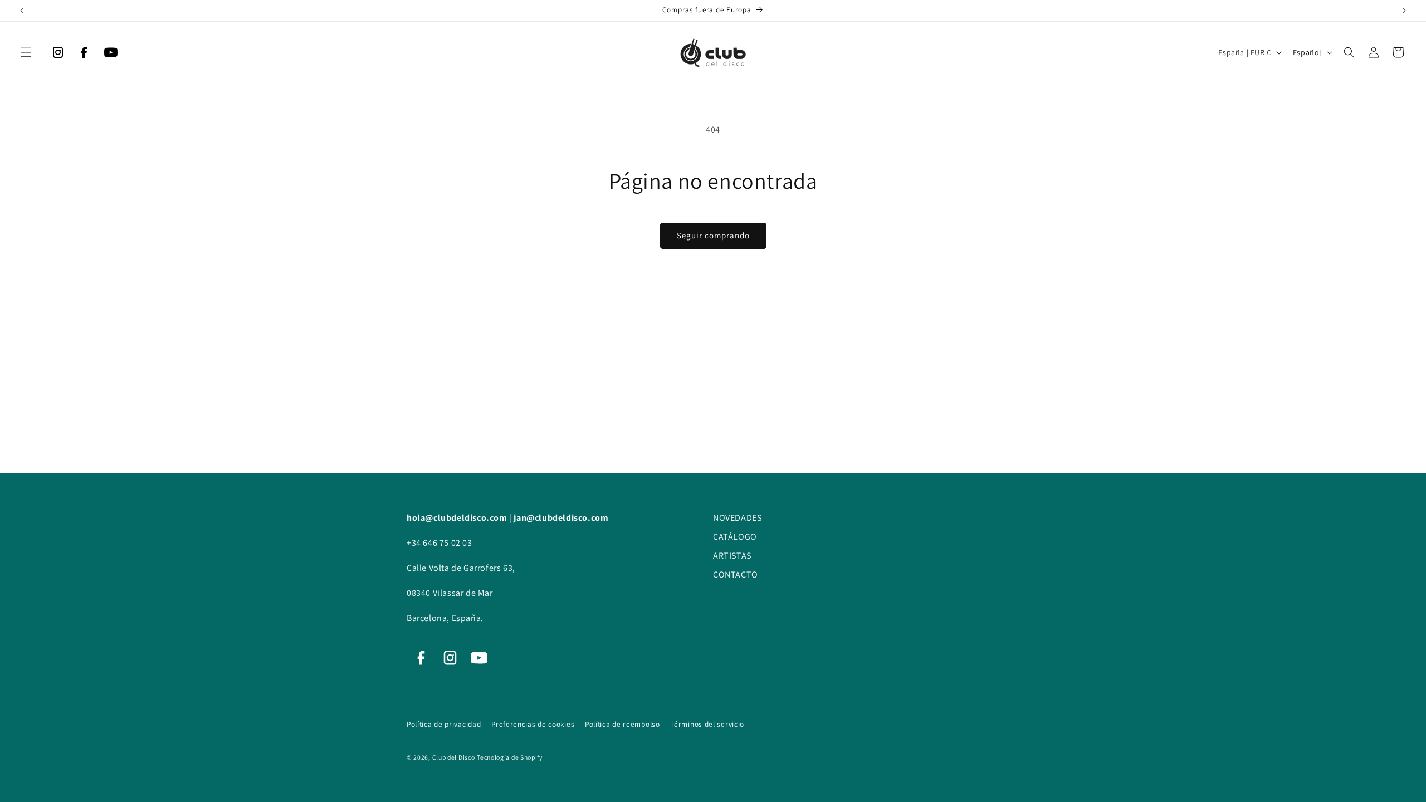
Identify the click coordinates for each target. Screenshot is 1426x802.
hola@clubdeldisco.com (458, 518)
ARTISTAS (732, 555)
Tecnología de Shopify (510, 757)
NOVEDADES (737, 518)
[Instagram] (58, 55)
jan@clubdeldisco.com (561, 518)
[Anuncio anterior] (21, 10)
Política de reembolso (623, 724)
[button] (26, 52)
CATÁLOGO (735, 536)
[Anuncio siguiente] (1404, 10)
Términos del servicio (707, 724)
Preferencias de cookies (534, 724)
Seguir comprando (713, 235)
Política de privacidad (445, 724)
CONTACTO (735, 574)
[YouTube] (111, 55)
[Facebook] (84, 55)
